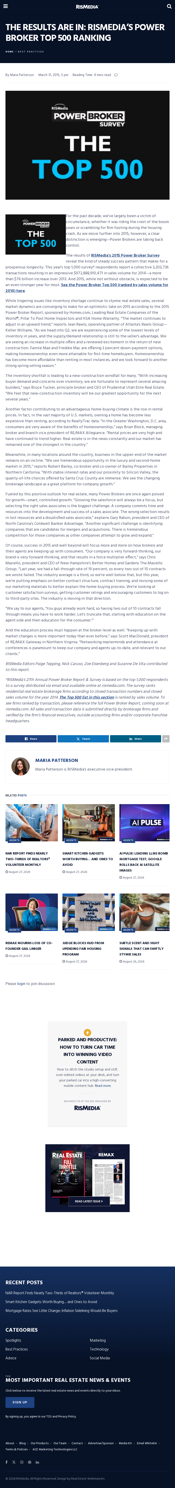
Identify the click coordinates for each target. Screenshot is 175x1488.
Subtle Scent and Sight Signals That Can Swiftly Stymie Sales (141, 948)
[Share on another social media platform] (166, 738)
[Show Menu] (5, 7)
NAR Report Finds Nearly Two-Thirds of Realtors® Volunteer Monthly (27, 859)
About (9, 1443)
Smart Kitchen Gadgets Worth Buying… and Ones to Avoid (87, 859)
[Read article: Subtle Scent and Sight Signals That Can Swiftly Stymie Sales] (145, 912)
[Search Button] (169, 7)
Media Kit (125, 1443)
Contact (77, 1443)
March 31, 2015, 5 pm (53, 75)
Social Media (100, 1358)
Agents (14, 840)
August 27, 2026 (19, 872)
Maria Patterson (56, 760)
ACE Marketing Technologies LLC (55, 1449)
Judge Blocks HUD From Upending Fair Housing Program (83, 948)
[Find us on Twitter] (14, 1462)
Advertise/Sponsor (101, 1443)
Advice (10, 1358)
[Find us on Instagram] (21, 1462)
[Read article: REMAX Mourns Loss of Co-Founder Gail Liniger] (31, 912)
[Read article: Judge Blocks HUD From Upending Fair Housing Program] (88, 912)
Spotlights (13, 1341)
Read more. (103, 1086)
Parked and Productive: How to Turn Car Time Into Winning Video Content (87, 1051)
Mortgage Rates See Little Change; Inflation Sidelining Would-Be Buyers (61, 1311)
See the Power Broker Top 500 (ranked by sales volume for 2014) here (86, 288)
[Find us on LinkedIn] (37, 1462)
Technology (99, 1349)
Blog (22, 1443)
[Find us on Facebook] (6, 1462)
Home (9, 52)
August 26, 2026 (133, 961)
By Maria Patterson (19, 75)
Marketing (98, 1341)
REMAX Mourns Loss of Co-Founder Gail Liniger (29, 946)
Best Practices (31, 52)
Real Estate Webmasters (87, 1478)
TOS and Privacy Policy (61, 1416)
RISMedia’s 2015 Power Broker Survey (125, 255)
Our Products (40, 1443)
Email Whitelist (147, 1443)
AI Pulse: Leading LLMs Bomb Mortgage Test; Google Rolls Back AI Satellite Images (143, 862)
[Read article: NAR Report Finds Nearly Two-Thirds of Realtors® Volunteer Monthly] (31, 822)
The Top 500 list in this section (86, 697)
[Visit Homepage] (87, 6)
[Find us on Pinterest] (29, 1462)
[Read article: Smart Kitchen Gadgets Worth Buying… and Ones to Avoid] (88, 822)
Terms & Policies (16, 1449)
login (21, 984)
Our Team (60, 1443)
